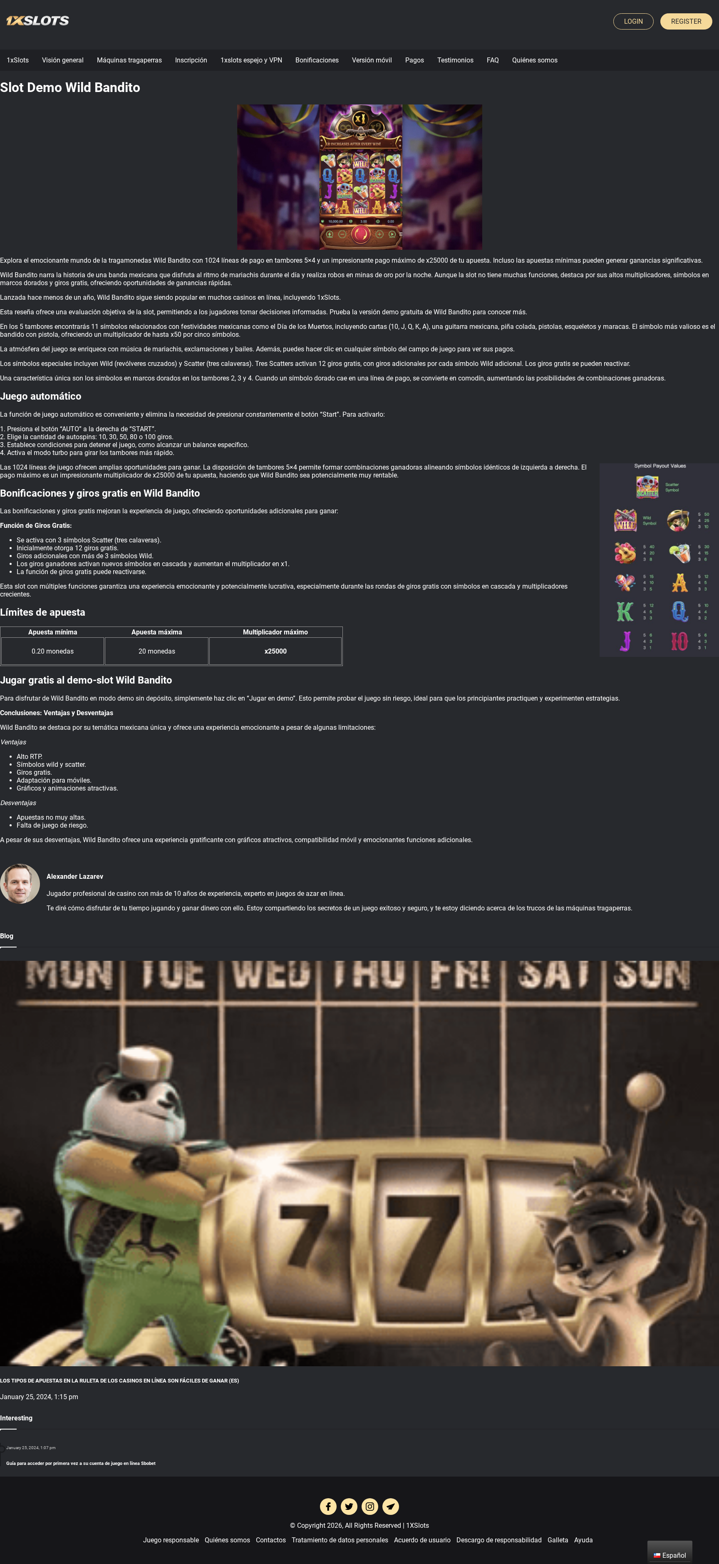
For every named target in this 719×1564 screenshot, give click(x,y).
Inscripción (191, 60)
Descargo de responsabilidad (499, 1540)
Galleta (558, 1540)
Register (686, 21)
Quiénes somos (535, 60)
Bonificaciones (317, 60)
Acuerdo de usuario (422, 1540)
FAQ (493, 60)
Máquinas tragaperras (129, 60)
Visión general (63, 60)
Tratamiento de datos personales (340, 1540)
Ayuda (583, 1540)
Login (633, 21)
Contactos (271, 1540)
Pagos (414, 60)
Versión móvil (372, 60)
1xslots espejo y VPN (251, 60)
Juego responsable (171, 1540)
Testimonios (455, 60)
